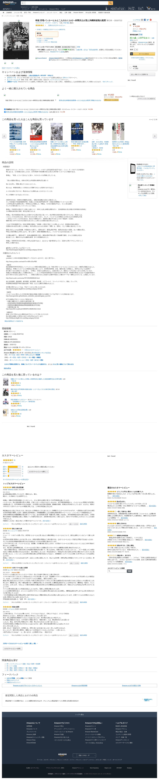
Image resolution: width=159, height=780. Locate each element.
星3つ (5, 471)
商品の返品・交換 (121, 732)
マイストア (25, 9)
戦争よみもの (30, 355)
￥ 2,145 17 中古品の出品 (45, 38)
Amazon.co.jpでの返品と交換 (131, 685)
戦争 (32, 664)
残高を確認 (34, 7)
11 (40, 150)
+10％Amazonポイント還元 (80, 58)
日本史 (24, 357)
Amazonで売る (54, 9)
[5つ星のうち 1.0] (112, 555)
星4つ (5, 469)
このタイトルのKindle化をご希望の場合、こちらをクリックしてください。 (146, 168)
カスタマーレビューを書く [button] (37, 471)
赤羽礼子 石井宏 (98, 148)
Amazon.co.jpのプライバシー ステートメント (27, 685)
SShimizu (11, 489)
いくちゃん (11, 609)
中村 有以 (66, 23)
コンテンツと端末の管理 (123, 734)
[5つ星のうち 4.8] (15, 414)
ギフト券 (34, 9)
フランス (78, 760)
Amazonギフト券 (90, 729)
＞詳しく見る (142, 195)
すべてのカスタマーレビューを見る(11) (15, 479)
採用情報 (29, 726)
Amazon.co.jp (142, 42)
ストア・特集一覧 (121, 737)
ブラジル (52, 760)
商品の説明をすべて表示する (14, 321)
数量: (131, 49)
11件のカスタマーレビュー (32, 350)
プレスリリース (31, 732)
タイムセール (43, 9)
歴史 (41, 360)
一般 (29, 357)
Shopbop (129, 768)
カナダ (46, 760)
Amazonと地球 (31, 734)
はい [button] (71, 524)
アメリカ (39, 760)
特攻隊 (38, 355)
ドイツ (72, 760)
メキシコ (59, 760)
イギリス (65, 760)
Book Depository (94, 768)
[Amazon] (9, 3)
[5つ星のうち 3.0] (112, 535)
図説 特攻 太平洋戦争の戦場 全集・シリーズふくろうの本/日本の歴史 (33, 389)
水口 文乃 (14, 412)
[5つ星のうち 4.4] (40, 25)
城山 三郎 (116, 146)
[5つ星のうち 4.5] (55, 150)
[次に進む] (155, 136)
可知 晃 (53, 148)
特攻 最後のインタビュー (19, 399)
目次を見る (7, 368)
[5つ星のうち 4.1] (14, 150)
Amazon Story (30, 740)
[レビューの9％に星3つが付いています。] (14, 471)
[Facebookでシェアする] (145, 20)
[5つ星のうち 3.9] (34, 150)
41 (122, 148)
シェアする (136, 20)
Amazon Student (54, 58)
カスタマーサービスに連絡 (124, 743)
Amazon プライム (121, 729)
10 (19, 150)
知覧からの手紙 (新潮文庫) (19, 410)
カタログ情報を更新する (12, 364)
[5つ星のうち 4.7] (116, 148)
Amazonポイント (26, 7)
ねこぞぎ (10, 570)
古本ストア (66, 77)
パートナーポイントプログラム (95, 737)
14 (81, 146)
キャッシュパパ (13, 531)
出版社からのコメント (14, 682)
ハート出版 (13, 666)
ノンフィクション (10, 16)
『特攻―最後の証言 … (78, 144)
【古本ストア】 (11, 77)
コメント (6, 524)
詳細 (140, 35)
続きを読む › (47, 521)
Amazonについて (31, 729)
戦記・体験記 (36, 357)
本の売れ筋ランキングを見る (41, 353)
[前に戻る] (4, 136)
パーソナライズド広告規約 (74, 774)
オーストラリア (117, 760)
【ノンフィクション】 (14, 79)
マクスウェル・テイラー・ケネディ (46, 23)
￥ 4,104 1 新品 (42, 40)
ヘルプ (63, 9)
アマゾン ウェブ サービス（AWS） (55, 768)
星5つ (5, 467)
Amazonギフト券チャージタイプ (95, 740)
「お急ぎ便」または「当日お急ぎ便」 (87, 50)
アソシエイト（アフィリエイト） (64, 729)
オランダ (98, 760)
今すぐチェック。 (108, 82)
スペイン (92, 760)
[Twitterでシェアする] (148, 20)
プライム (12, 4)
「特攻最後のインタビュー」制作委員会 (23, 401)
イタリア (85, 760)
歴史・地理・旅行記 (32, 360)
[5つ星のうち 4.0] (112, 511)
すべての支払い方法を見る (94, 743)
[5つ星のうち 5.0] (15, 403)
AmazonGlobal (31, 743)
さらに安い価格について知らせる (63, 364)
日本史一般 (32, 670)
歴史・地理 (16, 357)
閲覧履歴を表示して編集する (148, 700)
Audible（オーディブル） (33, 768)
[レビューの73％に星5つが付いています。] (14, 467)
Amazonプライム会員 (57, 52)
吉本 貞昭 (33, 148)
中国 (104, 760)
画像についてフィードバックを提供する (34, 364)
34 (20, 414)
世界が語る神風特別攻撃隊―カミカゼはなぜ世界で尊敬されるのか (27, 112)
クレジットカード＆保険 (93, 734)
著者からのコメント (13, 680)
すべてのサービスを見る (63, 740)
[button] (47, 34)
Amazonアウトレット (78, 768)
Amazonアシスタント (122, 740)
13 (101, 150)
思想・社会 (19, 16)
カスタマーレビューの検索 (116, 568)
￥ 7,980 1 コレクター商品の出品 (47, 42)
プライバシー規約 (60, 774)
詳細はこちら (137, 31)
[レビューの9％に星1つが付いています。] (14, 476)
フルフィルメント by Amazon (63, 732)
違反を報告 (83, 524)
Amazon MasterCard (91, 732)
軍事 (22, 355)
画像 (22, 678)
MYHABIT (119, 768)
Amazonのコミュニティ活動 (35, 737)
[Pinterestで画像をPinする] (151, 20)
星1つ (5, 476)
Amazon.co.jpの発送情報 (79, 685)
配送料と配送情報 (121, 726)
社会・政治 (15, 355)
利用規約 (50, 774)
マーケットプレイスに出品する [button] (146, 98)
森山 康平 (14, 391)
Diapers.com (107, 768)
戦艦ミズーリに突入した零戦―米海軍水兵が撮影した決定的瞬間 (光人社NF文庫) (36, 379)
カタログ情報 (11, 678)
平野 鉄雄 (13, 148)
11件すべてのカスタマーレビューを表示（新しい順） (20, 643)
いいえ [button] (76, 524)
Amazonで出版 (59, 734)
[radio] (142, 74)
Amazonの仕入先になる (61, 737)
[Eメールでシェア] (142, 20)
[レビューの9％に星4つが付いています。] (14, 469)
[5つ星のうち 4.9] (96, 150)
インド (109, 760)
